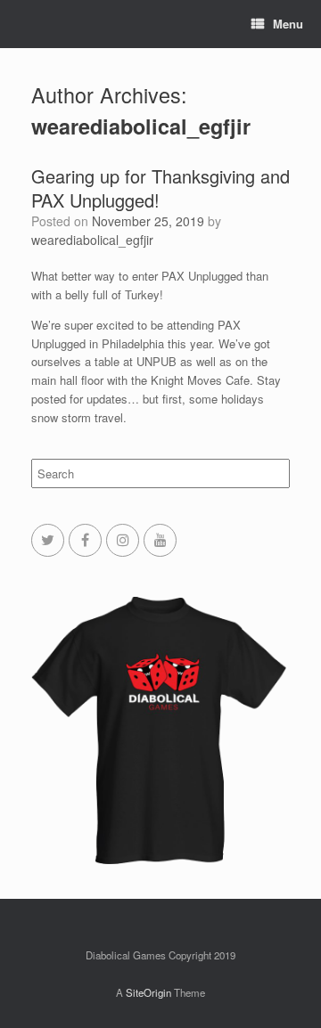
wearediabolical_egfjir (141, 126)
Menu (288, 23)
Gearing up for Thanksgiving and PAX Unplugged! (160, 188)
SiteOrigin (148, 992)
